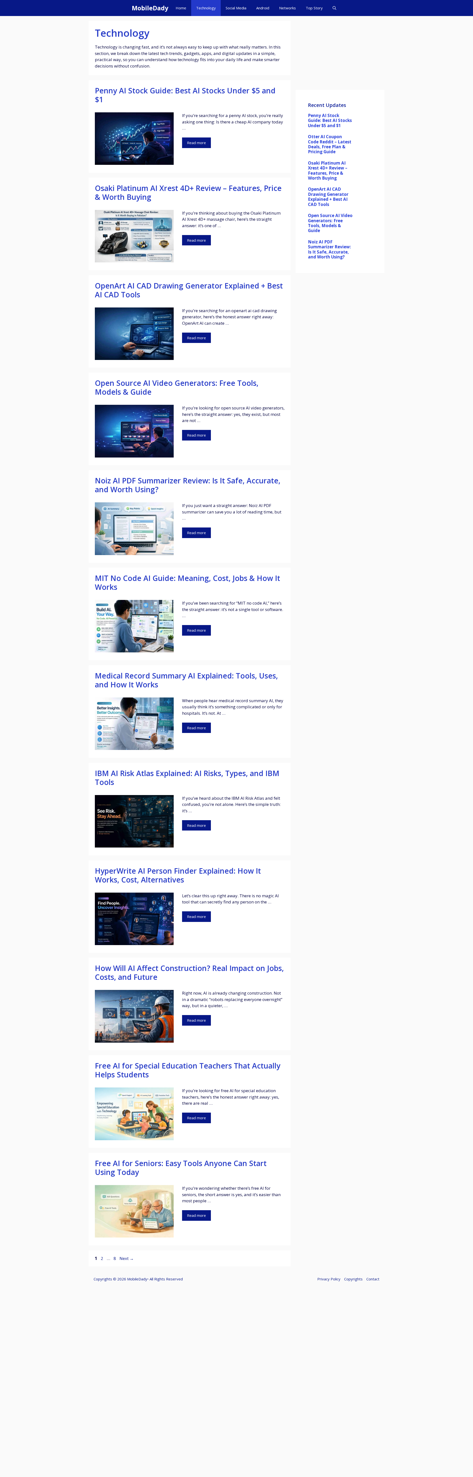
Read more (196, 142)
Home (181, 7)
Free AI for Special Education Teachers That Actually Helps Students (187, 1070)
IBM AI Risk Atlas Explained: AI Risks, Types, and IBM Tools (187, 777)
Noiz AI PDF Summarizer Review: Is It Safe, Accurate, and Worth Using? (187, 484)
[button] (334, 8)
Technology (206, 7)
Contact (372, 1278)
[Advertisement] (340, 55)
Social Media (236, 7)
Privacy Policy (328, 1278)
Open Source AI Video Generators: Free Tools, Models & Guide (176, 387)
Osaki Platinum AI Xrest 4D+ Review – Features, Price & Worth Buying (188, 192)
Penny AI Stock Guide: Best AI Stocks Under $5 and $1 (185, 94)
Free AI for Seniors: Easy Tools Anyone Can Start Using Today (181, 1167)
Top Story (314, 7)
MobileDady (150, 8)
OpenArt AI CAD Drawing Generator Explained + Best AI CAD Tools (189, 290)
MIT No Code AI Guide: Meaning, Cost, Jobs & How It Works (187, 582)
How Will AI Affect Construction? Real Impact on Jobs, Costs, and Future (189, 972)
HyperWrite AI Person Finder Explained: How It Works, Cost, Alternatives (178, 875)
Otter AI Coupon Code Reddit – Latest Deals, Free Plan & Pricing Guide (329, 144)
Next (126, 1258)
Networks (287, 7)
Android (262, 7)
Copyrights (353, 1278)
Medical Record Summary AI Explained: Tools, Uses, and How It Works (186, 680)
